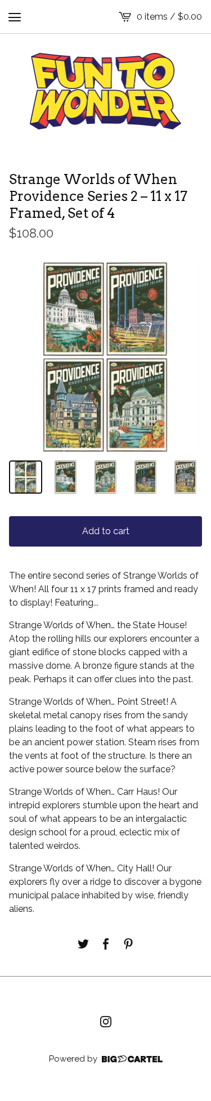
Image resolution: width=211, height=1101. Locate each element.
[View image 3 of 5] (105, 477)
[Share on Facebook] (105, 944)
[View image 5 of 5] (185, 477)
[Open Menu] (14, 17)
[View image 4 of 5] (145, 477)
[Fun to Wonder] (106, 91)
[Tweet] (83, 944)
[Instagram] (106, 1021)
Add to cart (105, 531)
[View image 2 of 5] (65, 477)
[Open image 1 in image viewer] (105, 357)
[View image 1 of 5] (25, 477)
